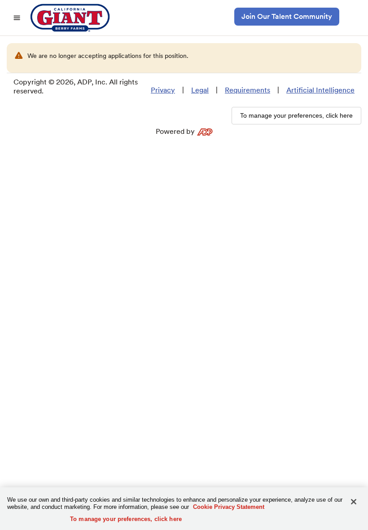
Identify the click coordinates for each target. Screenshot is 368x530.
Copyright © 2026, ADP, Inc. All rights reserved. (75, 86)
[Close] (354, 502)
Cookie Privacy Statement (228, 507)
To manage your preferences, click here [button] (296, 115)
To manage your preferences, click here (126, 519)
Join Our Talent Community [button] (286, 16)
